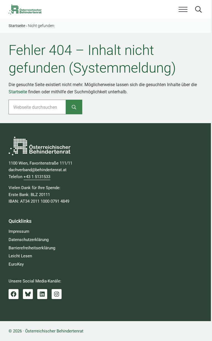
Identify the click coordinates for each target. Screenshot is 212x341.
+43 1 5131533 (36, 176)
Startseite (18, 91)
